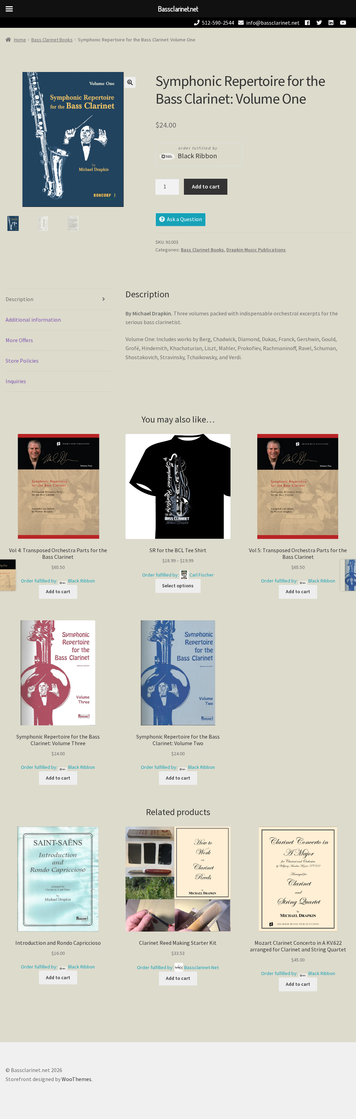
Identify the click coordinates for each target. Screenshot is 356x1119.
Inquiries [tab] (16, 381)
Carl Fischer (201, 575)
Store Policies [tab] (22, 360)
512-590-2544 (218, 22)
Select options (178, 585)
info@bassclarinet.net (273, 22)
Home (20, 40)
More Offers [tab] (19, 340)
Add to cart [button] (58, 591)
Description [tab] (19, 299)
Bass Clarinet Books (52, 40)
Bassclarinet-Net (201, 967)
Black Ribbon (197, 155)
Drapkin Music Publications (256, 250)
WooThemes (76, 1079)
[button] (130, 82)
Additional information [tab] (33, 319)
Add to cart (206, 186)
